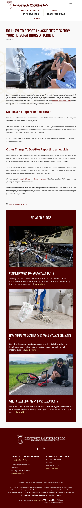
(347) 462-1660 (30, 14)
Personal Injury (13, 204)
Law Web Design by (31, 500)
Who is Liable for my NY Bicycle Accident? (33, 401)
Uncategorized (22, 204)
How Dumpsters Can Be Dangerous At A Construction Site (40, 337)
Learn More (39, 284)
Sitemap (61, 482)
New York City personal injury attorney (32, 179)
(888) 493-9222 (56, 14)
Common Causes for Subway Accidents (31, 273)
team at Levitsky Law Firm (61, 101)
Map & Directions (18, 473)
